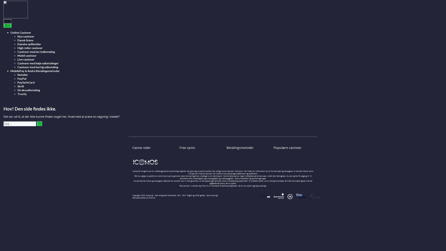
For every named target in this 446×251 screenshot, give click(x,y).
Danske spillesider (29, 44)
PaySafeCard (26, 82)
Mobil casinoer (27, 55)
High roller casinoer (30, 48)
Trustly (22, 94)
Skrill (20, 86)
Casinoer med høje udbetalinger (38, 63)
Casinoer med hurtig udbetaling (37, 67)
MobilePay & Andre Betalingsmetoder (35, 71)
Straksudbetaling (28, 90)
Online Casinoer (20, 32)
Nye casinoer (25, 36)
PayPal (21, 78)
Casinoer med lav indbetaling (36, 51)
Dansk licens (25, 40)
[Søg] (39, 123)
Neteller (22, 74)
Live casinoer (25, 59)
